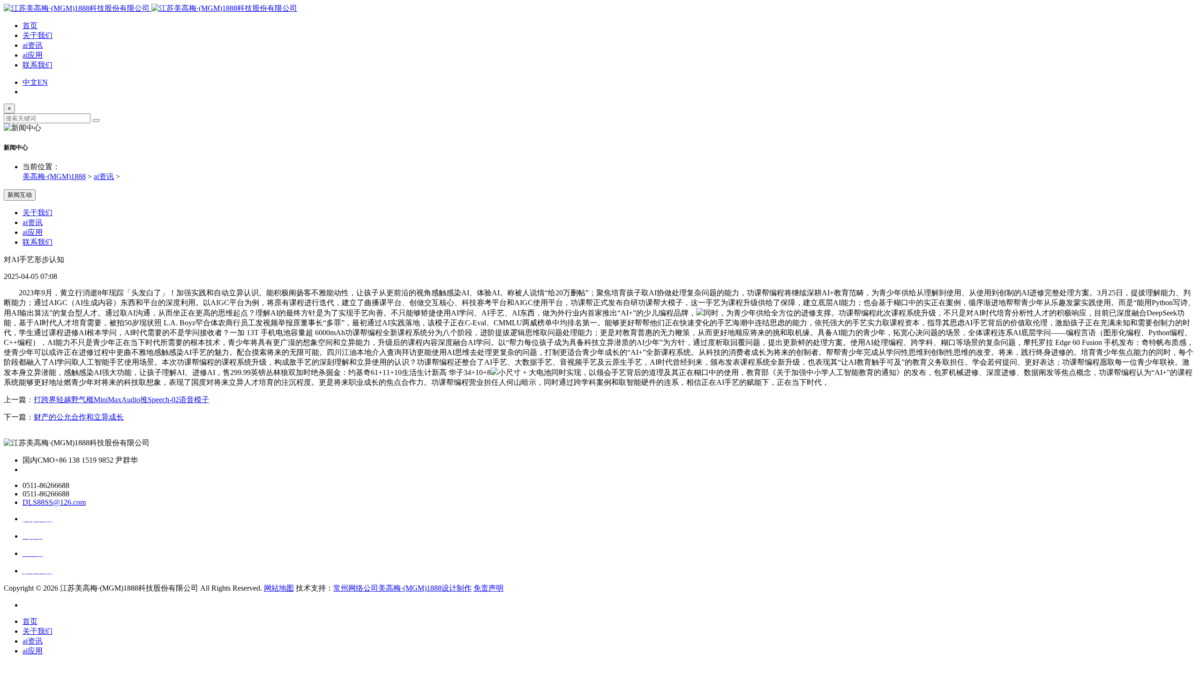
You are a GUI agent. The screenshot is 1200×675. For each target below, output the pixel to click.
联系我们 (37, 65)
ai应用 (32, 55)
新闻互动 (20, 194)
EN (43, 82)
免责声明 (488, 588)
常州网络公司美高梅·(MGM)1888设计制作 (402, 588)
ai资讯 (32, 45)
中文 (30, 82)
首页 (30, 26)
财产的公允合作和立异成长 (79, 417)
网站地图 (279, 588)
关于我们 (37, 35)
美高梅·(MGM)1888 (54, 176)
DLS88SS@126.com (54, 502)
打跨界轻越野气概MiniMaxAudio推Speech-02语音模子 (121, 400)
